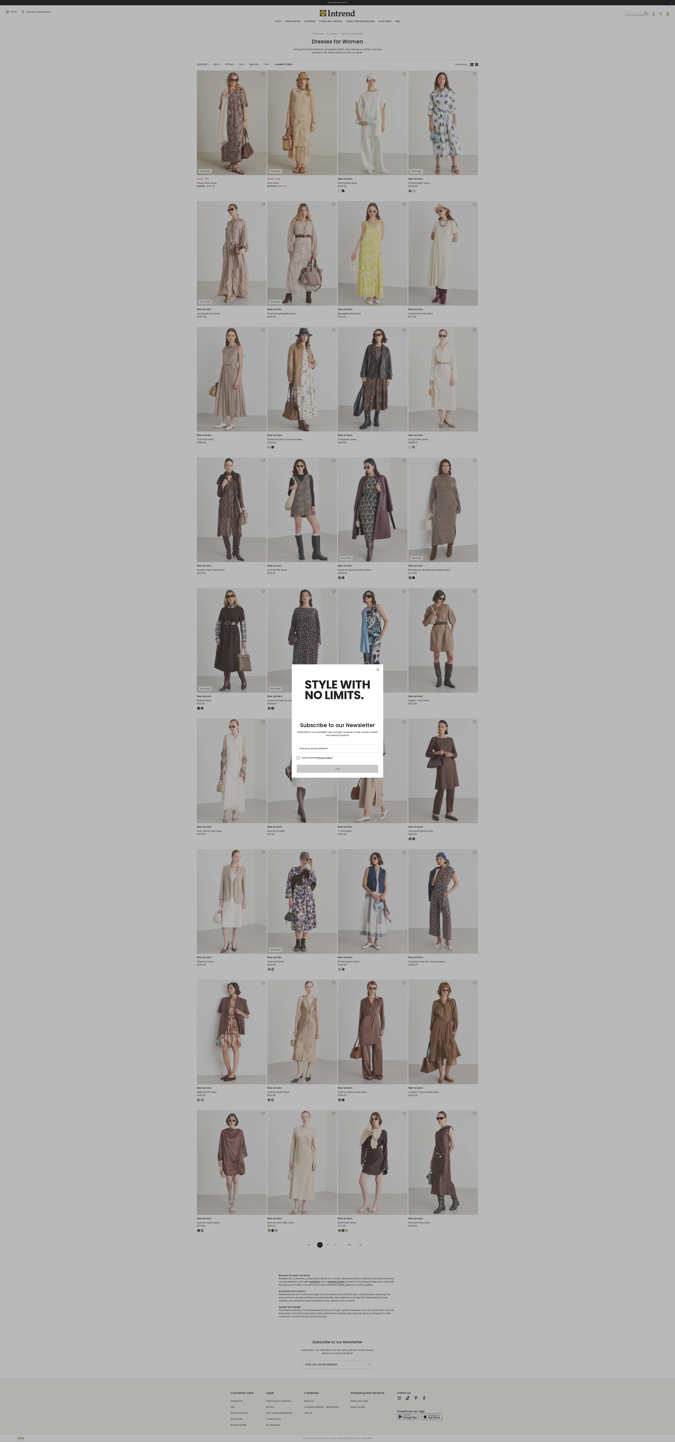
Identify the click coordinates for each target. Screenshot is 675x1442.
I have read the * (317, 757)
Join (337, 768)
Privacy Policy (325, 757)
